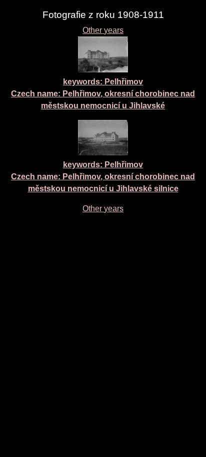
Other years (103, 30)
